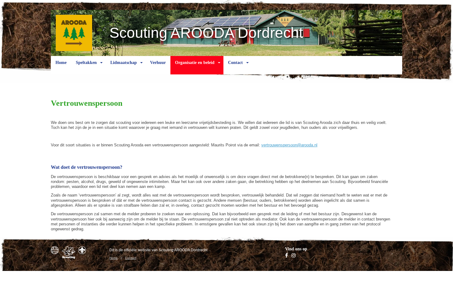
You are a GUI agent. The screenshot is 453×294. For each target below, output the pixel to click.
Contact (235, 62)
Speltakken (86, 62)
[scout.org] (82, 250)
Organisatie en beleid (194, 62)
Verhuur (158, 62)
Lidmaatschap (123, 62)
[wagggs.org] (55, 250)
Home (61, 62)
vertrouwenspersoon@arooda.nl (289, 145)
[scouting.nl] (68, 252)
